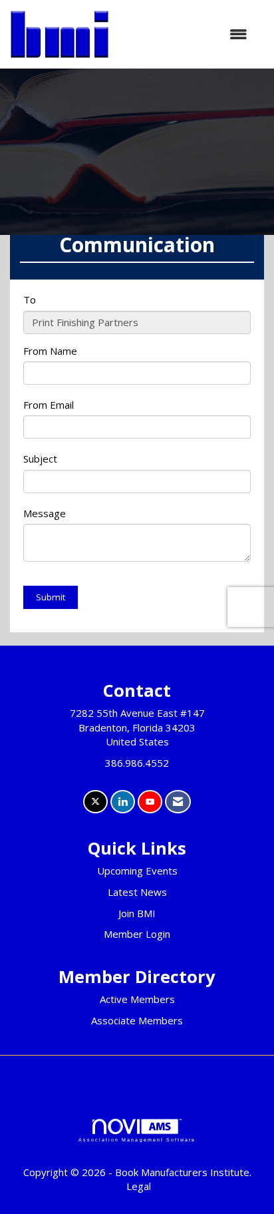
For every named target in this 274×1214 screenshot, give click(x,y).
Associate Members (137, 1020)
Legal (138, 1186)
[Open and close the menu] (185, 34)
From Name (50, 350)
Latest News (137, 892)
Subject (40, 458)
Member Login (137, 933)
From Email (48, 404)
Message (44, 513)
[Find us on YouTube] (150, 801)
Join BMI (137, 913)
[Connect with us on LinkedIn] (122, 801)
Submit (50, 597)
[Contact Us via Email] (178, 801)
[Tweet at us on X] (95, 801)
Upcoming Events (137, 870)
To (29, 299)
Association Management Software (137, 1139)
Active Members (137, 999)
